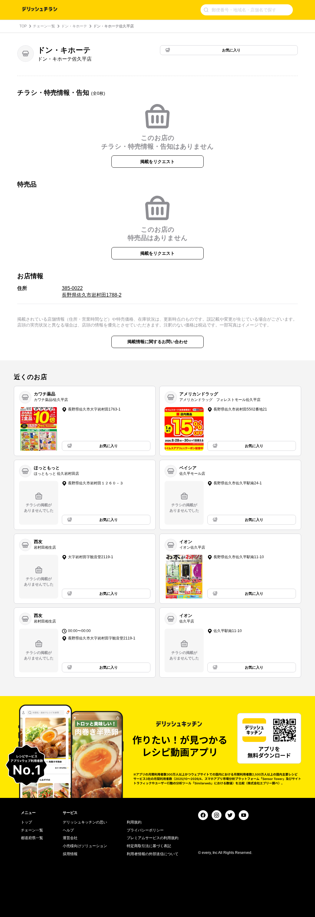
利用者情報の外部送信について (152, 854)
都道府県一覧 (32, 838)
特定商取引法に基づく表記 (149, 846)
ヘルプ (68, 830)
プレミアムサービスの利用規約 (152, 838)
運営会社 (70, 838)
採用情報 (70, 854)
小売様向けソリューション (85, 846)
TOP (23, 26)
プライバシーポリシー (145, 830)
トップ (26, 822)
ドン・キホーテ (74, 26)
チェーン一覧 (44, 26)
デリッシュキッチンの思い (85, 822)
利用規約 (134, 822)
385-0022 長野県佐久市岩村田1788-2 (92, 292)
